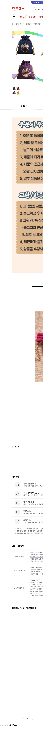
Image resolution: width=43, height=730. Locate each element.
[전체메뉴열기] (14, 16)
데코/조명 (37, 24)
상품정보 (24, 106)
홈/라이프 (18, 24)
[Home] (13, 24)
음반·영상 (32, 17)
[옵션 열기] (27, 718)
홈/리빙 (28, 24)
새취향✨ (23, 17)
